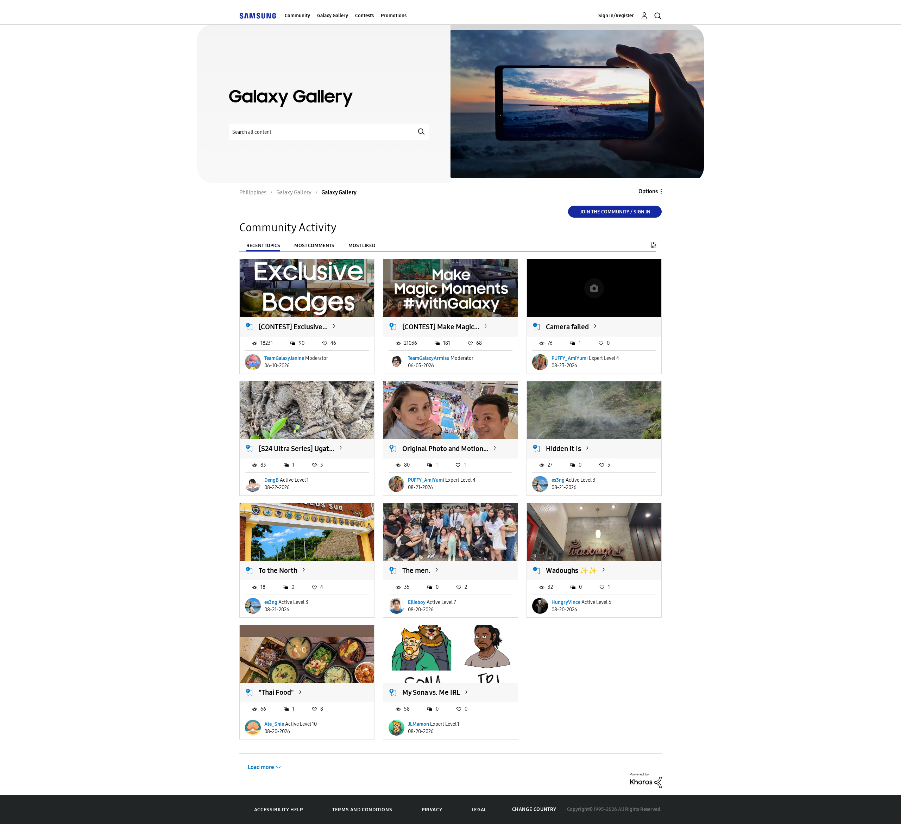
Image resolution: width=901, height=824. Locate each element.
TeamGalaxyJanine (284, 358)
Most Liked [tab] (361, 246)
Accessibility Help (278, 810)
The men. (416, 570)
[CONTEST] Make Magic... (440, 327)
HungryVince (566, 602)
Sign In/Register (616, 16)
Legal (479, 810)
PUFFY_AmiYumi (570, 358)
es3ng (558, 480)
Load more (261, 767)
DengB (271, 480)
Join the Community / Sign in (615, 212)
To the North (278, 570)
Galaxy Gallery (332, 16)
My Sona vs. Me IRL (431, 692)
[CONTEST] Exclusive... (293, 327)
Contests (364, 16)
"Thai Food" (276, 692)
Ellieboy (417, 602)
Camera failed (567, 327)
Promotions (394, 16)
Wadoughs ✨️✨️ (571, 570)
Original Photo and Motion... (445, 448)
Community (297, 16)
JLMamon (418, 724)
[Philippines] (257, 15)
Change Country (534, 809)
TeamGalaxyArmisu (428, 358)
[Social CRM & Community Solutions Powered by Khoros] (646, 780)
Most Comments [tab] (314, 246)
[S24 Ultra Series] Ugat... (296, 448)
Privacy (432, 810)
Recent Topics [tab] (263, 246)
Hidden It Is (563, 448)
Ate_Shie (274, 724)
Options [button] (648, 191)
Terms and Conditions (362, 810)
